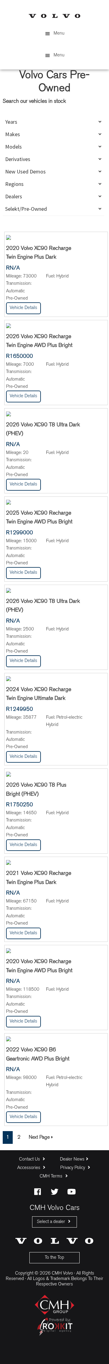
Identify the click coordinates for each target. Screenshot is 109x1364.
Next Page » (40, 1139)
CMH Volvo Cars (54, 16)
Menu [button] (59, 33)
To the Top (54, 1257)
